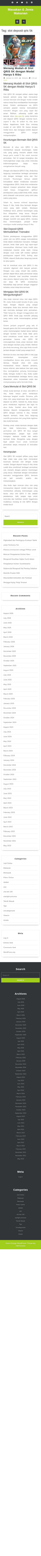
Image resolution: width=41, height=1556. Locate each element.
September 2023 (9, 779)
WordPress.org (9, 952)
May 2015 (7, 845)
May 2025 (7, 684)
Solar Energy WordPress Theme (19, 1243)
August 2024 (8, 727)
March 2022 (8, 827)
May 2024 (7, 741)
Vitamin (6, 915)
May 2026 (7, 627)
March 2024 (8, 751)
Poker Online (8, 877)
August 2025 (8, 670)
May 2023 (7, 798)
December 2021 (9, 836)
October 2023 (8, 774)
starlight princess (10, 896)
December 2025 (9, 651)
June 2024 (7, 736)
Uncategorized (9, 911)
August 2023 (8, 784)
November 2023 (9, 770)
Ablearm (24, 78)
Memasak (7, 873)
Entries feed (8, 943)
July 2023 (7, 789)
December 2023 (9, 765)
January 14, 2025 (12, 78)
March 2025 (8, 694)
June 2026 (7, 623)
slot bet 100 (8, 892)
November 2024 (9, 713)
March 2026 (8, 637)
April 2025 (7, 689)
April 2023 (7, 803)
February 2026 (9, 642)
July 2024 (7, 732)
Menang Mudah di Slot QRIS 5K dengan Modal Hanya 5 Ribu (18, 71)
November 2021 (9, 841)
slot (4, 887)
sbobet (6, 882)
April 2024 (7, 746)
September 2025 (9, 665)
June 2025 (7, 680)
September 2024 (9, 722)
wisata (6, 920)
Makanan (7, 868)
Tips (5, 906)
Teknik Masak (8, 901)
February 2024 (9, 755)
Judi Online (7, 863)
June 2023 (7, 793)
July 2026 (7, 618)
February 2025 (9, 699)
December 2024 (9, 708)
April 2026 (7, 632)
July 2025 (7, 675)
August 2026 (8, 613)
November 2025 (9, 656)
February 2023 (9, 812)
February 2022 (9, 831)
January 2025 (8, 703)
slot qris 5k (19, 116)
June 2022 (7, 817)
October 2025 (8, 661)
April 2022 (7, 822)
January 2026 (8, 646)
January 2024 (8, 760)
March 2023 (8, 808)
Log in (5, 938)
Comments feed (9, 947)
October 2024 (8, 717)
